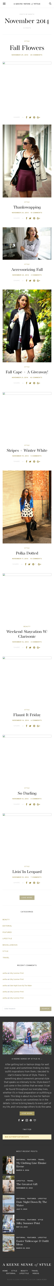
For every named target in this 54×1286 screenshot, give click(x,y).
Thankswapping (27, 207)
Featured (7, 932)
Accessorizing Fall (27, 269)
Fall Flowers (27, 48)
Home (5, 1271)
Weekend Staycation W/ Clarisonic (27, 634)
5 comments (36, 456)
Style (27, 41)
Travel (6, 958)
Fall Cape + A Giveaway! (27, 372)
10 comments (36, 213)
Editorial (7, 926)
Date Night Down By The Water (21, 986)
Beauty (27, 627)
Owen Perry (41, 1280)
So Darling (27, 793)
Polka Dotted (27, 553)
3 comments (36, 275)
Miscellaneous (10, 945)
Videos (36, 1274)
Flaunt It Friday (27, 715)
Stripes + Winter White (27, 450)
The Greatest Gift (26, 1184)
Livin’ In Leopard (27, 872)
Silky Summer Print (17, 973)
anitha (5, 973)
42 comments (36, 378)
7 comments (36, 877)
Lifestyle (7, 939)
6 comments (36, 720)
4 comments (36, 642)
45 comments (36, 55)
